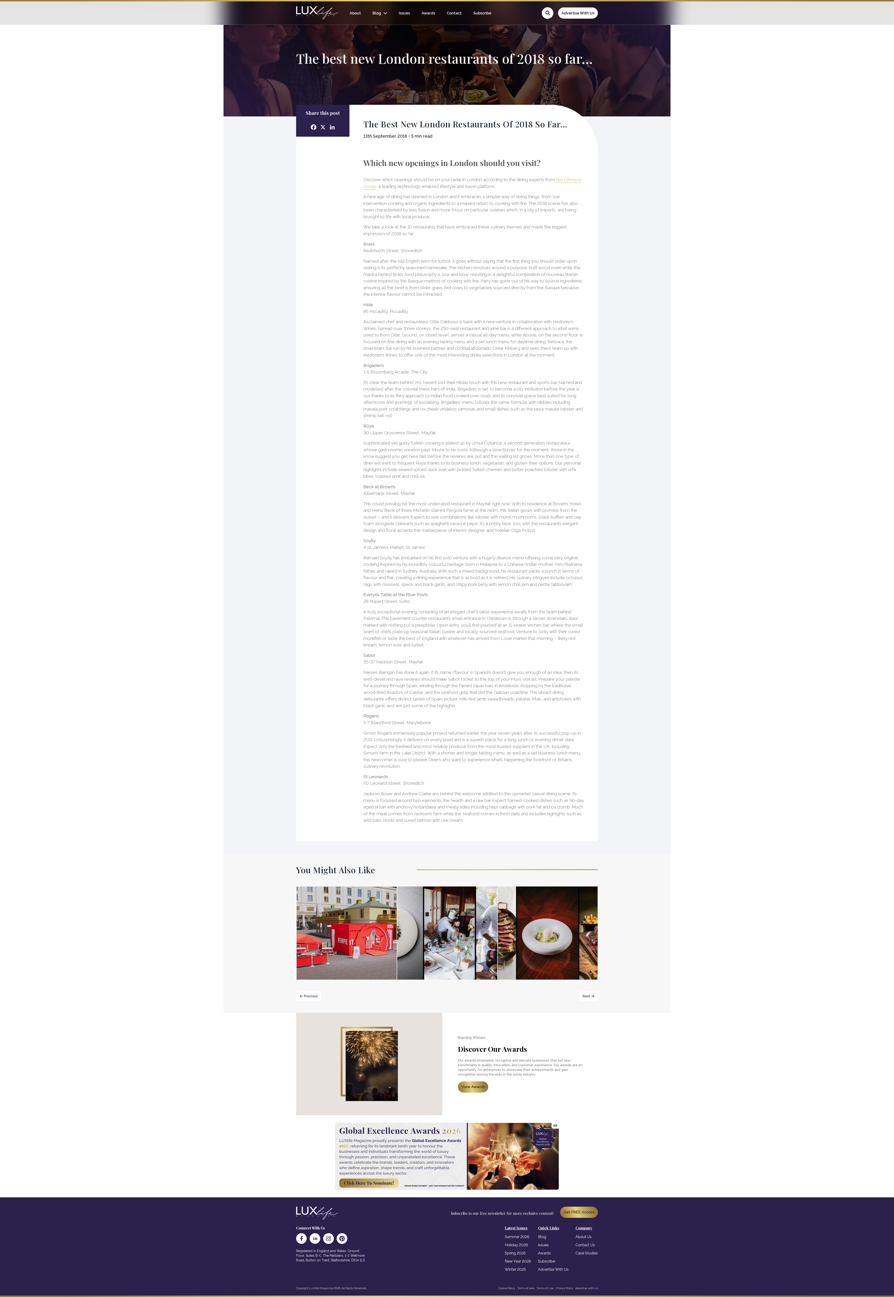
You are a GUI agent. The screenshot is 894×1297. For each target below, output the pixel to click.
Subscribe (482, 13)
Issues (404, 13)
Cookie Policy (506, 1288)
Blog (376, 13)
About (355, 13)
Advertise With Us (578, 13)
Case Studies (587, 1253)
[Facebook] (301, 1238)
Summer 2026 (517, 1237)
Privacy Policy (564, 1288)
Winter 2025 (515, 1269)
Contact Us (585, 1245)
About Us (584, 1237)
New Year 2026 (518, 1261)
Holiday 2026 (516, 1245)
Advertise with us (586, 1288)
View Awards (473, 1087)
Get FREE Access (579, 1212)
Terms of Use (545, 1288)
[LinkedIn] (315, 1238)
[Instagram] (328, 1238)
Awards (428, 13)
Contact (454, 13)
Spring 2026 (515, 1253)
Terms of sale (525, 1288)
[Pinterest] (342, 1238)
